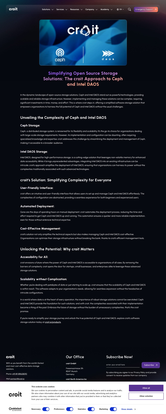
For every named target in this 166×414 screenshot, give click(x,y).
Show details (126, 409)
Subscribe (149, 365)
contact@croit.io (17, 379)
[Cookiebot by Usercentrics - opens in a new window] (15, 409)
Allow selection (146, 396)
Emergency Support (144, 9)
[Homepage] (13, 8)
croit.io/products (53, 322)
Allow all (146, 388)
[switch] (69, 409)
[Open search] (129, 9)
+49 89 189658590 (19, 374)
